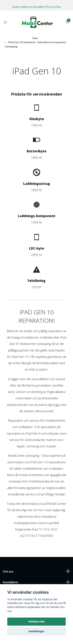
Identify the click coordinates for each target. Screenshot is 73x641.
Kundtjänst (10, 582)
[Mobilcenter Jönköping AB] (37, 22)
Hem (35, 38)
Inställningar (36, 631)
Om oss (8, 571)
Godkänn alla (36, 621)
